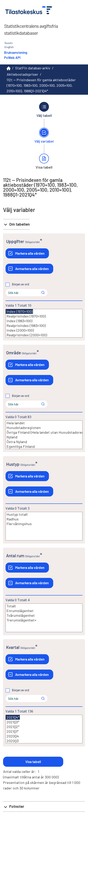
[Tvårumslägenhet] (44, 615)
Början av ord (20, 284)
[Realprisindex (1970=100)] (44, 316)
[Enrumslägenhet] (44, 610)
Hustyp (12, 464)
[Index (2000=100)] (44, 330)
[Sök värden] (42, 292)
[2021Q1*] (44, 731)
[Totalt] (44, 606)
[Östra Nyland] (44, 441)
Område (13, 352)
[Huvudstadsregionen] (44, 427)
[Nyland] (44, 437)
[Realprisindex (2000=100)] (44, 335)
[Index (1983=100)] (44, 321)
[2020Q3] (44, 740)
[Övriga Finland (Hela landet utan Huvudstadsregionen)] (44, 432)
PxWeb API (12, 57)
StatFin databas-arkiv (32, 68)
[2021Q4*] (13, 717)
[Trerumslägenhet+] (44, 620)
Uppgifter (15, 241)
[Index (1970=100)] (19, 311)
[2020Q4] (44, 736)
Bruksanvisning (15, 52)
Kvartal (12, 647)
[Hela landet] (44, 423)
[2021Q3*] (44, 722)
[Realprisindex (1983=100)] (44, 325)
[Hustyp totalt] (44, 514)
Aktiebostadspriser (22, 74)
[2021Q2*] (44, 726)
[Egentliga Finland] (44, 446)
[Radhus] (44, 519)
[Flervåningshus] (44, 523)
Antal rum (15, 555)
